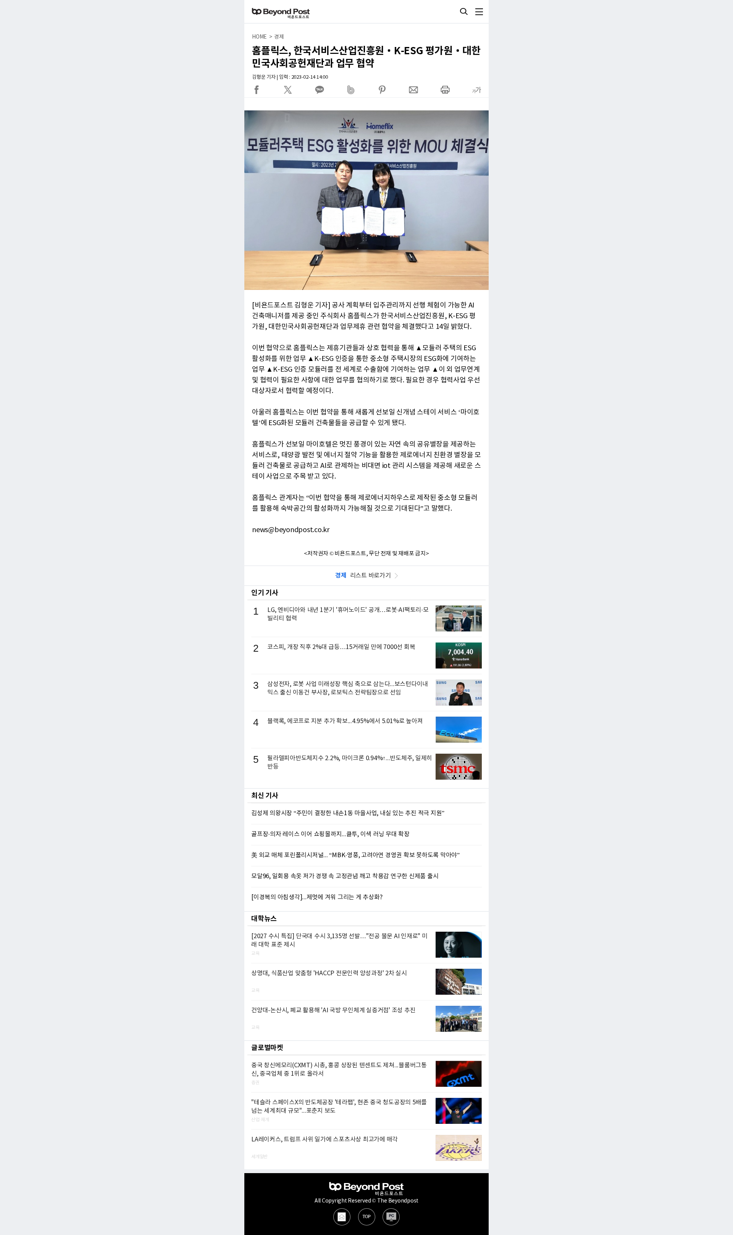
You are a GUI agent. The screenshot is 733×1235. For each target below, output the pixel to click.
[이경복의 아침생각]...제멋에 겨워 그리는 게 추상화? (316, 897)
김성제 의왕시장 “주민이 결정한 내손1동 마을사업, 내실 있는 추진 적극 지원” (347, 813)
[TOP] (366, 1216)
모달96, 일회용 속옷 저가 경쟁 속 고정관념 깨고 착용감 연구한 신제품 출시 (344, 876)
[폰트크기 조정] (476, 89)
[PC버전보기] (391, 1216)
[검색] (463, 11)
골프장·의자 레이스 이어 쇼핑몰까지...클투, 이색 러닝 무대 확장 (330, 834)
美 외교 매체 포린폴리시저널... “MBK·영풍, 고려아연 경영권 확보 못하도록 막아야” (355, 855)
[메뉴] (479, 11)
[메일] (341, 1216)
